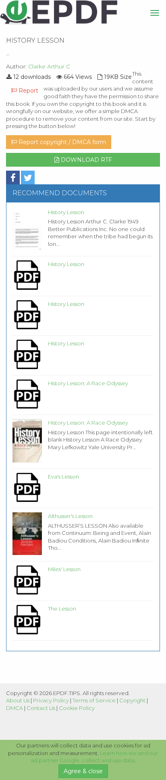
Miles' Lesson (64, 569)
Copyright (132, 700)
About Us (17, 700)
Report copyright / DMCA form (61, 142)
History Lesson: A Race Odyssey (88, 383)
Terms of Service (94, 700)
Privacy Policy (51, 700)
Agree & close (83, 771)
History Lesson (66, 212)
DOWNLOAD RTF (85, 159)
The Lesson (62, 608)
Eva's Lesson (63, 476)
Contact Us (41, 708)
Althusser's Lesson (70, 516)
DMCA (14, 708)
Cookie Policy (77, 708)
